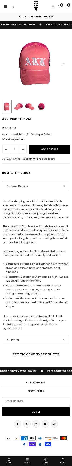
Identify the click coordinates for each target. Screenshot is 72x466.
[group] (36, 64)
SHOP (45, 462)
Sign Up (36, 411)
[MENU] (5, 6)
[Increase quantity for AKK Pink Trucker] (23, 149)
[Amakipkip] (36, 6)
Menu (27, 462)
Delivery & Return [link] (41, 134)
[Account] (53, 6)
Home (22, 16)
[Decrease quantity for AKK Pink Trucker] (6, 149)
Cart (63, 462)
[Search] (12, 6)
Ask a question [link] (15, 139)
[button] (63, 64)
